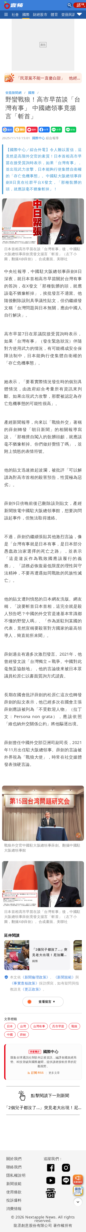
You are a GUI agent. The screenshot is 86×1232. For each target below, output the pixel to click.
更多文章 (54, 1072)
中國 (10, 1034)
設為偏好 (6, 132)
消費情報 (14, 1208)
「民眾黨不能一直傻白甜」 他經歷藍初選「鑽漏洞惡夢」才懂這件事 (48, 79)
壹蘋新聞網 (13, 92)
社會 (15, 14)
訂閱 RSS (37, 1072)
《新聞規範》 (64, 977)
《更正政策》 (32, 989)
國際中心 (38, 138)
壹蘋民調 (68, 14)
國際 (26, 14)
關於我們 (14, 1158)
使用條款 (14, 1191)
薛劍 (23, 1034)
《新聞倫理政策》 (35, 977)
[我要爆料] (78, 1180)
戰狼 (74, 1026)
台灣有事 (39, 1026)
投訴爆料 (14, 1200)
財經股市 (40, 14)
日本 (10, 1026)
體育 (54, 14)
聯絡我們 (14, 1166)
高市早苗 (58, 1026)
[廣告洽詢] (78, 1191)
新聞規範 (14, 1183)
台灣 (23, 1026)
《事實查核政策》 (24, 983)
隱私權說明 (14, 1175)
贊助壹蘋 (18, 132)
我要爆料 (31, 132)
